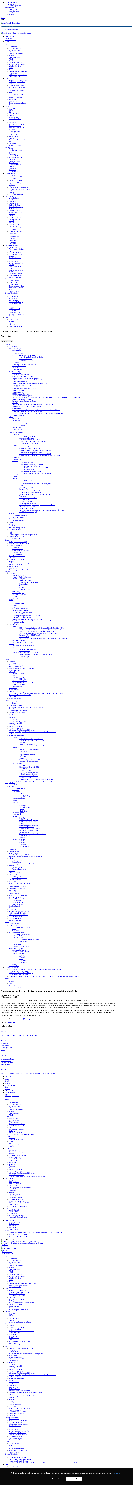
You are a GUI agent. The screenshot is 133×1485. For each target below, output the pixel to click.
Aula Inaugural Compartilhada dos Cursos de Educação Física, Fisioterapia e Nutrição (35, 969)
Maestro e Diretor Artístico (20, 952)
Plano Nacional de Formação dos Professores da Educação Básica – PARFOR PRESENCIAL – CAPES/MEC (46, 397)
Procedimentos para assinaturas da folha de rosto (27, 619)
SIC (13, 647)
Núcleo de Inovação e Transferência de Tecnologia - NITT (37, 473)
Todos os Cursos (14, 1118)
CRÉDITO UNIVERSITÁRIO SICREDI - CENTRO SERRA (32, 781)
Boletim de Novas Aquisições (28, 820)
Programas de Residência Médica (22, 399)
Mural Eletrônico (14, 874)
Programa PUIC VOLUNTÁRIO (29, 635)
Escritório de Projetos (26, 487)
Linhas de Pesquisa (18, 593)
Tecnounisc (22, 496)
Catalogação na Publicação (27, 821)
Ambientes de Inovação (16, 1139)
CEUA (11, 600)
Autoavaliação (16, 362)
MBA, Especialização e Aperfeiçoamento (21, 563)
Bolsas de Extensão (18, 677)
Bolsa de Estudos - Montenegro (22, 374)
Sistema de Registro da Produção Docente (21, 864)
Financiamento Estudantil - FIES (29, 767)
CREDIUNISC (24, 765)
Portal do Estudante (15, 885)
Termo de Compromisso (19, 878)
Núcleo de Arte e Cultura (16, 932)
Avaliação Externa (18, 352)
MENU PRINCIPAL (7, 1253)
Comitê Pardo (16, 387)
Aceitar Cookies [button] (74, 1479)
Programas (15, 626)
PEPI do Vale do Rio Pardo (20, 394)
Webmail (11, 865)
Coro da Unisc (13, 925)
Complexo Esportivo (15, 906)
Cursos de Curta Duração (16, 559)
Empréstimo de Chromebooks (28, 825)
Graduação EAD (14, 733)
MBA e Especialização (16, 728)
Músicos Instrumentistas (19, 953)
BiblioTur (22, 818)
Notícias (7, 978)
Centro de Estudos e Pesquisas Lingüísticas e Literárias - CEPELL (39, 455)
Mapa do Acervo (24, 846)
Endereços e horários (18, 798)
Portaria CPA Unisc (25, 359)
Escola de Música (14, 930)
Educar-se (12, 557)
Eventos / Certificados (11, 967)
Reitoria (14, 477)
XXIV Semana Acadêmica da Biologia (21, 973)
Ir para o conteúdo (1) (11, 2)
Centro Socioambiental (16, 920)
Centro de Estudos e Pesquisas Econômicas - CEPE (35, 454)
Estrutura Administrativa (16, 433)
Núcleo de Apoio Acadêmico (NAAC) (20, 570)
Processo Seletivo (10, 716)
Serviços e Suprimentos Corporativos (30, 491)
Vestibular (12, 718)
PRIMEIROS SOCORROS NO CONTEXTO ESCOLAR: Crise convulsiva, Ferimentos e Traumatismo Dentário (44, 976)
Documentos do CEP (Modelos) (22, 612)
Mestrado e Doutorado (15, 564)
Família (21, 753)
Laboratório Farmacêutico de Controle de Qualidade (35, 494)
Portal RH (8, 1076)
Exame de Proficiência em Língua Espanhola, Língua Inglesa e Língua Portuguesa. (37, 693)
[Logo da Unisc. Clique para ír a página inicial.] (16, 33)
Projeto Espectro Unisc (16, 918)
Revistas (22, 425)
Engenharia (22, 485)
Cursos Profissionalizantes (20, 550)
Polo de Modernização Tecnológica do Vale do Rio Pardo (37, 505)
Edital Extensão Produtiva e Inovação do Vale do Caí (28, 380)
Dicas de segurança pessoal (17, 528)
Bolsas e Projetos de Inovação (18, 711)
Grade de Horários (14, 853)
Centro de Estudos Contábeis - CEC (30, 452)
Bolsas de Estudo (17, 552)
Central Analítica (14, 893)
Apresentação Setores (26, 480)
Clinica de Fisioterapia (15, 1197)
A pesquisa (12, 573)
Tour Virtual (8, 38)
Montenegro (12, 1225)
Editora (11, 417)
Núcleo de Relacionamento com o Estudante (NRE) (35, 484)
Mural (6, 1078)
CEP (10, 601)
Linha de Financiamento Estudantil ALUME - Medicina (36, 779)
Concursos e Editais (15, 371)
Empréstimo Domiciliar (26, 827)
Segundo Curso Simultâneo (27, 755)
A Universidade (13, 346)
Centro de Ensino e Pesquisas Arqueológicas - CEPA (35, 450)
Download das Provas (19, 721)
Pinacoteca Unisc (14, 966)
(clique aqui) (27, 1019)
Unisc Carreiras (13, 709)
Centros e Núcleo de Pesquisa (21, 577)
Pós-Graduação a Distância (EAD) (19, 543)
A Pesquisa (12, 1138)
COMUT (22, 823)
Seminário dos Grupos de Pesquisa (23, 645)
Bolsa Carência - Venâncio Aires (22, 385)
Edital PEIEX (16, 408)
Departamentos (17, 459)
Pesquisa (7, 572)
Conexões (12, 908)
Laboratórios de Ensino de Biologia (30, 492)
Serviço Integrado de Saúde (17, 913)
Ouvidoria (12, 513)
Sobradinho (12, 1227)
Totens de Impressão (26, 501)
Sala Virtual (12, 881)
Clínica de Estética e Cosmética (18, 1206)
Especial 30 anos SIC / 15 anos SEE (23, 642)
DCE (10, 533)
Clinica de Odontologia (16, 1199)
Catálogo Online (14, 851)
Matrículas (12, 1154)
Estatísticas (15, 802)
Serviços (15, 816)
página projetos (17, 686)
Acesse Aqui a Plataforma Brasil (22, 617)
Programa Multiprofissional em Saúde (24, 401)
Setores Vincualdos (14, 1157)
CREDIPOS (23, 769)
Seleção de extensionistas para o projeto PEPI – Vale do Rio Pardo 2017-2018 (36, 410)
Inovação (7, 700)
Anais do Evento (24, 651)
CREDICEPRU (17, 554)
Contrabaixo (23, 962)
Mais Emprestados (25, 807)
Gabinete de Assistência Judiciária (19, 911)
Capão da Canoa (14, 1224)
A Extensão (12, 672)
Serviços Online (10, 783)
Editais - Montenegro (18, 390)
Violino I (22, 955)
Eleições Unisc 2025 (15, 538)
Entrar (3, 18)
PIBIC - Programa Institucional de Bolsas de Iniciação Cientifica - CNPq (41, 628)
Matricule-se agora (18, 902)
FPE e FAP (15, 591)
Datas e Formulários (18, 575)
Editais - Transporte (18, 415)
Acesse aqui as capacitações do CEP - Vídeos (26, 616)
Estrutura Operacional (19, 366)
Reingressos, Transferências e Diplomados (22, 730)
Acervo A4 (22, 793)
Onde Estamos (9, 36)
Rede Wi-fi (12, 858)
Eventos (11, 644)
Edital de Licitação (18, 392)
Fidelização (22, 756)
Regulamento (16, 814)
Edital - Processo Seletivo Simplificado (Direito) (27, 406)
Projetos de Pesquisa (18, 579)
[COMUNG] (22, 1243)
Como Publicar (17, 429)
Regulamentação (24, 589)
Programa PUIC (24, 637)
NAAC (7, 1080)
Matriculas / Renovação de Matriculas (20, 855)
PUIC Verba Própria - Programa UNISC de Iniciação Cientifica (38, 633)
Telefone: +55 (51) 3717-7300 (18, 1234)
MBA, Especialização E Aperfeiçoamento (21, 1134)
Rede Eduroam (17, 860)
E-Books (15, 431)
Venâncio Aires (13, 1229)
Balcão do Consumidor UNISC (18, 915)
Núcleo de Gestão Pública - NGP (29, 469)
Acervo (21, 804)
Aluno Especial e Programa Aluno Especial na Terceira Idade (27, 1176)
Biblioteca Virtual (17, 791)
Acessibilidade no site (15, 526)
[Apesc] (3, 1246)
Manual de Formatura (15, 1183)
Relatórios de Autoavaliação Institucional (25, 364)
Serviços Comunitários (12, 892)
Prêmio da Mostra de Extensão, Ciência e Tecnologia (35, 654)
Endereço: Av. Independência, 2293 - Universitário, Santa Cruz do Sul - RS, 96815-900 (35, 1232)
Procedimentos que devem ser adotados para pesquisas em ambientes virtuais (35, 621)
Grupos (21, 587)
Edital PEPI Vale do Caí (19, 381)
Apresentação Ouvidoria (19, 515)
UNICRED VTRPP (25, 770)
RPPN (11, 531)
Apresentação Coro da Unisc (21, 927)
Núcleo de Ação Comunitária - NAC (30, 466)
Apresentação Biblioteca (19, 788)
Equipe (14, 605)
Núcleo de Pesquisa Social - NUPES (30, 471)
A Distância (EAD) (14, 1120)
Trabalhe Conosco (10, 40)
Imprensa (11, 983)
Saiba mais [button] (117, 1473)
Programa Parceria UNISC (27, 744)
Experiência (23, 751)
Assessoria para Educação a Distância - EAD (33, 441)
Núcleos (15, 461)
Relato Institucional (18, 369)
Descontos (15, 747)
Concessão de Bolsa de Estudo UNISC (24, 389)
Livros (21, 422)
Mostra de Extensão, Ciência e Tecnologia (25, 652)
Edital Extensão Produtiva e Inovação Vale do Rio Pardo (29, 383)
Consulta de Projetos (18, 684)
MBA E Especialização (16, 1171)
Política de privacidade (12, 1096)
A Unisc (7, 345)
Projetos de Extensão (18, 674)
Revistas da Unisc (14, 872)
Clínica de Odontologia (16, 897)
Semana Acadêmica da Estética (18, 974)
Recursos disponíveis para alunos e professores (23, 535)
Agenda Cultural (14, 923)
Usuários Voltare (24, 835)
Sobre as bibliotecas (18, 839)
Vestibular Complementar (16, 1168)
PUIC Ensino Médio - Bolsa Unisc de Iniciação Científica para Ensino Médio (43, 638)
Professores (22, 943)
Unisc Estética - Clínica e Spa (18, 895)
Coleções (22, 841)
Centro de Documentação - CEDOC (30, 448)
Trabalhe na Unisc (14, 1113)
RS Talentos (12, 725)
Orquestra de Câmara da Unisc (18, 948)
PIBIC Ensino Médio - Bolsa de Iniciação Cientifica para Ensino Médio (41, 630)
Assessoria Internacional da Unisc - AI (31, 440)
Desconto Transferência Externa (29, 762)
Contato (7, 41)
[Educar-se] (4, 1250)
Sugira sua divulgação (15, 987)
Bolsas (14, 737)
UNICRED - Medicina (26, 777)
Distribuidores (16, 427)
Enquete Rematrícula (15, 879)
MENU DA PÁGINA (7, 341)
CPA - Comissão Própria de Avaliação (24, 355)
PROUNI (15, 403)
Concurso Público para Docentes (22, 376)
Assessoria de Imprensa (26, 438)
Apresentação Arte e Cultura (21, 934)
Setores (14, 478)
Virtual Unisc (13, 1190)
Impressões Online (14, 1194)
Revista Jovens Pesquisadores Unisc (20, 658)
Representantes (17, 607)
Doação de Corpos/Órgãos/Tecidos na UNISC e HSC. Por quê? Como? (42, 510)
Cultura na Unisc (17, 936)
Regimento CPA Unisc (26, 360)
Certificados (12, 696)
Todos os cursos (13, 568)
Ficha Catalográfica (18, 813)
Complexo (22, 842)
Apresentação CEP (18, 603)
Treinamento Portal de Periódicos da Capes (32, 834)
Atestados (15, 596)
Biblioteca (12, 786)
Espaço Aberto (17, 945)
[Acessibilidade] (6, 23)
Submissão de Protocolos (20, 610)
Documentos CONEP (19, 614)
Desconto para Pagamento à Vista (29, 749)
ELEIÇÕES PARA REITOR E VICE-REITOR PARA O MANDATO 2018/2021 (38, 413)
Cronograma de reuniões (20, 608)
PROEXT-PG (16, 598)
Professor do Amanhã (15, 723)
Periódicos (23, 811)
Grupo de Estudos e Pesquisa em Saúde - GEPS (34, 468)
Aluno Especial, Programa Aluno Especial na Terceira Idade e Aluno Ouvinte (32, 732)
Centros (14, 445)
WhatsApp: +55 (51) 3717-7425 (18, 1236)
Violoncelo (22, 960)
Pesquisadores (23, 584)
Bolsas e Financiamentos (16, 735)
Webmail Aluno (17, 867)
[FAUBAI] (4, 1245)
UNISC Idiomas (14, 566)
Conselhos (15, 457)
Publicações (16, 420)
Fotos (14, 929)
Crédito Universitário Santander (29, 772)
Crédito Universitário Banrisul (28, 776)
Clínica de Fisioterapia (15, 916)
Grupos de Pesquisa (18, 586)
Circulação (22, 806)
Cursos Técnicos (17, 549)
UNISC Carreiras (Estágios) (28, 512)
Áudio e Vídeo (24, 482)
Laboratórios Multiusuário (17, 712)
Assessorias (16, 434)
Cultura (7, 922)
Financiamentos (17, 763)
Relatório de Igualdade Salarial (18, 536)
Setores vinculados (14, 670)
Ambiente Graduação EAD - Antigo (20, 883)
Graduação (12, 561)
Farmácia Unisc (24, 489)
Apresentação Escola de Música (29, 939)
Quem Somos (16, 418)
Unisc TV (8, 1094)
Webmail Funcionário (19, 869)
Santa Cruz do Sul (14, 1222)
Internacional (16, 23)
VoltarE (11, 522)
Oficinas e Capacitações (19, 640)
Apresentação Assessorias (27, 436)
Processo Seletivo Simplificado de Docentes (25, 378)
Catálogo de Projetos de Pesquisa (29, 582)
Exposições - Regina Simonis (21, 946)
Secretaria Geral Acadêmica (28, 506)
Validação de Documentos (17, 888)
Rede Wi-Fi (12, 1189)
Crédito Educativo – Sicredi (28, 774)
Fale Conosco (16, 367)
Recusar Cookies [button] (58, 1479)
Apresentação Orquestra (19, 950)
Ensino (7, 540)
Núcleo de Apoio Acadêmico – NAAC (31, 464)
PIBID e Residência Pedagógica (22, 396)
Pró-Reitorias (16, 475)
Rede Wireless (16, 862)
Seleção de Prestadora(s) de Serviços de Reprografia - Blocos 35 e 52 (33, 404)
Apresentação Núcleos (26, 462)
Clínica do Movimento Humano (18, 899)
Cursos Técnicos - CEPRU (17, 545)
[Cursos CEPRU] (6, 1252)
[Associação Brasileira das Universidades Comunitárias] (18, 1241)
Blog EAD (12, 985)
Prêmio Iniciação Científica (27, 649)
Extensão (7, 659)
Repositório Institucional (26, 797)
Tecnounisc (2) (13, 714)
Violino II (22, 957)
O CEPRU (15, 547)
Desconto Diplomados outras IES (29, 760)
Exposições (22, 844)
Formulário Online (18, 517)
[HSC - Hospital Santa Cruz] (10, 1248)
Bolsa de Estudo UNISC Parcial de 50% (31, 740)
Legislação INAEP (18, 623)
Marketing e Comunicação (27, 503)
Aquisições (15, 790)
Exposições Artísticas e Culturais (29, 828)
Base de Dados (24, 795)
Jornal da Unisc (13, 980)
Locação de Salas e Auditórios (18, 886)
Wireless (22, 837)
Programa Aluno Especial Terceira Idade (31, 746)
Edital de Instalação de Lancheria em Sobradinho (27, 411)
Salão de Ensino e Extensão (17, 1155)
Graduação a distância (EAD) (18, 542)
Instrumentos (23, 941)
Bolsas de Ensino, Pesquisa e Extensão (31, 739)
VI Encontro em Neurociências (18, 971)
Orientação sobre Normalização (29, 830)
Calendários (12, 850)
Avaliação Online (17, 353)
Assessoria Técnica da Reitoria (28, 443)
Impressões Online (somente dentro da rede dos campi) (25, 857)
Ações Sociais (13, 688)
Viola (21, 959)
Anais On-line (23, 424)
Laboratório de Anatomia (27, 508)
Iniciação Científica (14, 624)
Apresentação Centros (26, 447)
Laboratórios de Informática (28, 498)
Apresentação (16, 350)
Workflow (12, 871)
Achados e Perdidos (15, 529)
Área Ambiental (13, 1102)
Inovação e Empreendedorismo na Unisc (21, 702)
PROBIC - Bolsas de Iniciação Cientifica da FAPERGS (36, 631)
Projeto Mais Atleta (18, 904)
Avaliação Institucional (16, 348)
